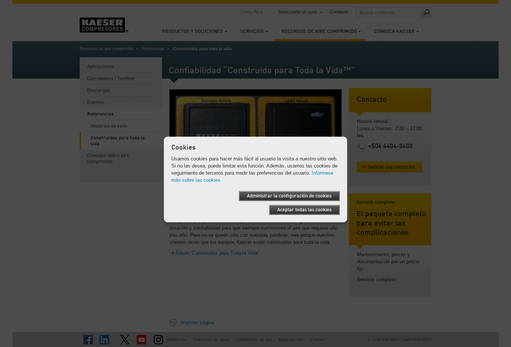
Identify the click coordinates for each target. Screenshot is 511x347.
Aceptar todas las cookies (304, 210)
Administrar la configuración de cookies (289, 196)
